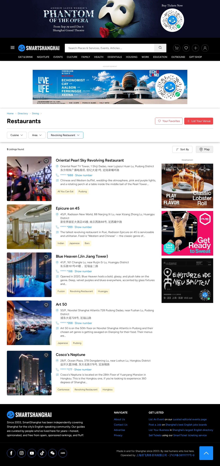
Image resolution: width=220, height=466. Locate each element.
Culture (72, 57)
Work (145, 57)
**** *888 (66, 175)
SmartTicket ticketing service (190, 435)
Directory (23, 113)
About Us (119, 419)
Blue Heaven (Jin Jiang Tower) (82, 256)
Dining (35, 113)
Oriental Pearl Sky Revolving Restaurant (90, 160)
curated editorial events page (190, 419)
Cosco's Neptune (70, 354)
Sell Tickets (155, 435)
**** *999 (66, 227)
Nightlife (43, 57)
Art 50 (61, 304)
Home (10, 113)
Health (98, 57)
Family (85, 57)
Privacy (118, 435)
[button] (46, 161)
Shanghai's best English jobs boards (186, 424)
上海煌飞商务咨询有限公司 (151, 455)
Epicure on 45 (68, 208)
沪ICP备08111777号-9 (181, 455)
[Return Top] (206, 453)
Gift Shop (195, 57)
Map (207, 149)
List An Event (156, 419)
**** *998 (66, 323)
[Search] (160, 48)
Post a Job (155, 424)
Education (160, 57)
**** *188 (66, 271)
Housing (132, 57)
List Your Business (159, 430)
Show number (83, 175)
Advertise (119, 430)
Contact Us (120, 424)
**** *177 (66, 369)
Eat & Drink (25, 57)
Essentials (115, 57)
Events (58, 57)
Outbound (178, 57)
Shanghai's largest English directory (192, 430)
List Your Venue (201, 121)
